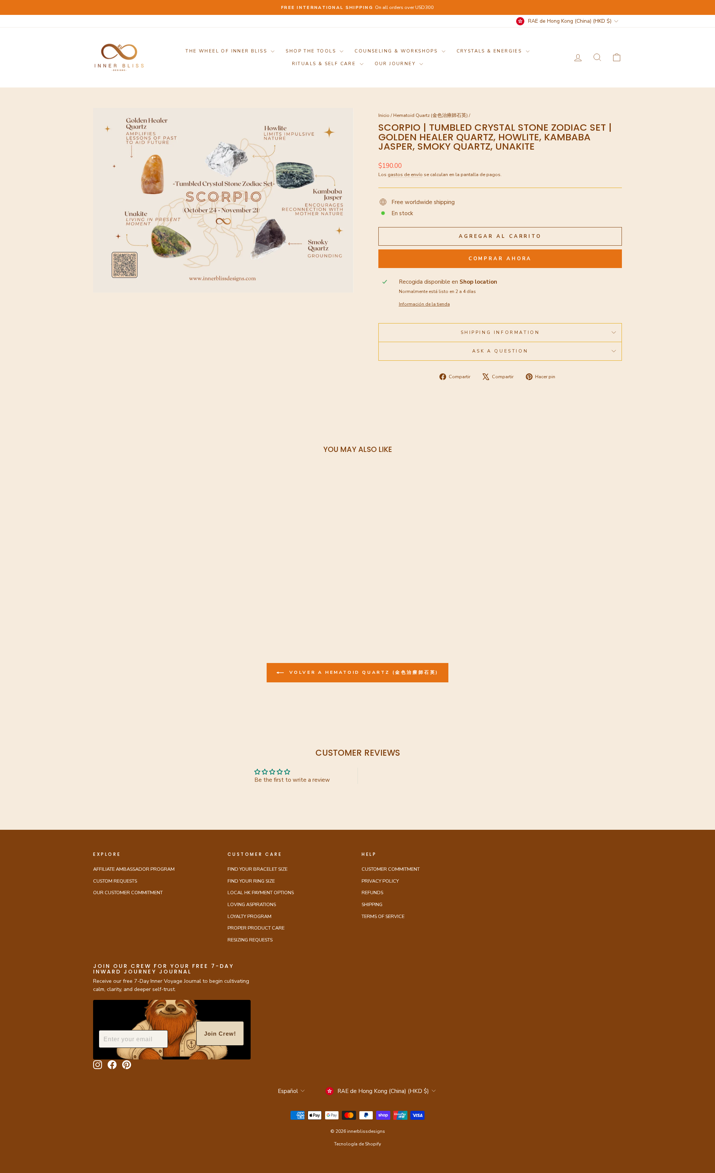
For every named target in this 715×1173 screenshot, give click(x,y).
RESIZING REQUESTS (250, 940)
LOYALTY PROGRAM (249, 916)
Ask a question (500, 351)
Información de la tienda (424, 304)
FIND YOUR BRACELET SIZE (257, 869)
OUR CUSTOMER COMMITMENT (128, 892)
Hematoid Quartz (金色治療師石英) (430, 115)
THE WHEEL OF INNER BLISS (227, 51)
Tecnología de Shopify (357, 1144)
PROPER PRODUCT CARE (256, 928)
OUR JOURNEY (396, 64)
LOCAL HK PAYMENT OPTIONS (261, 892)
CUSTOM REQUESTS (115, 881)
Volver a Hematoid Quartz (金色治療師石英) (363, 672)
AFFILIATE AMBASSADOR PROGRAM (134, 869)
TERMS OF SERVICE (383, 916)
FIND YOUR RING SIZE (251, 881)
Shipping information (500, 332)
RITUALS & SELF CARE (325, 64)
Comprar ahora (500, 258)
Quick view (156, 552)
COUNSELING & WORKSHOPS (397, 51)
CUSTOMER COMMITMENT (391, 869)
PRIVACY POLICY (380, 881)
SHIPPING (372, 904)
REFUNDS (372, 892)
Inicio (384, 115)
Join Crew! (220, 1033)
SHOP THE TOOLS (312, 51)
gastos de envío (405, 174)
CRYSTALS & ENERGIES (490, 51)
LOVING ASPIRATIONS (252, 904)
